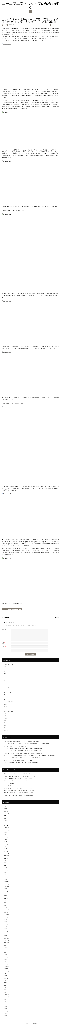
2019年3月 (6, 987)
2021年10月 (6, 914)
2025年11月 (6, 813)
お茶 (5, 671)
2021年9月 (6, 917)
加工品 (16, 609)
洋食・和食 (6, 708)
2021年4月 (6, 928)
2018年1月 (6, 1015)
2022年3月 (6, 902)
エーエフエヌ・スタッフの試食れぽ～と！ (30, 5)
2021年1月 (6, 935)
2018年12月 (6, 994)
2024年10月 (6, 830)
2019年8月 (6, 975)
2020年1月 (6, 964)
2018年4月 (6, 1008)
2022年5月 (6, 898)
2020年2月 (6, 961)
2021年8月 (6, 919)
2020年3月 (6, 959)
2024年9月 (6, 832)
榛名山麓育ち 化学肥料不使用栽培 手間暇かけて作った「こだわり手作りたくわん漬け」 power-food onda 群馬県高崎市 (29, 755)
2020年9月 (6, 945)
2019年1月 (6, 992)
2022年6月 (6, 895)
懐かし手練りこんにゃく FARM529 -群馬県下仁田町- (15, 746)
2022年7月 (6, 893)
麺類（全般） (6, 730)
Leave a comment (55, 24)
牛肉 (5, 713)
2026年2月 (6, 811)
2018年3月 (6, 1011)
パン (5, 690)
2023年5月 (6, 870)
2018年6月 (6, 1004)
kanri (5, 24)
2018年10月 (6, 997)
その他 (9, 609)
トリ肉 (13, 609)
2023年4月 (6, 872)
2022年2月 (6, 905)
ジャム (5, 678)
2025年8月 (6, 815)
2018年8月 (6, 999)
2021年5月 (6, 926)
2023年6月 (6, 867)
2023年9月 (6, 860)
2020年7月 (6, 950)
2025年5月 (6, 818)
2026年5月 (6, 808)
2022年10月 (6, 886)
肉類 (20, 609)
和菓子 (5, 699)
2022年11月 (6, 884)
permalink (57, 612)
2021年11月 (6, 912)
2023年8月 (6, 862)
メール (4, 646)
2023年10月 (6, 858)
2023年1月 (6, 879)
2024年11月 (6, 827)
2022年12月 (6, 881)
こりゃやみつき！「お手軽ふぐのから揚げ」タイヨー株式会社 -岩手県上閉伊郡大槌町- (22, 757)
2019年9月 (6, 973)
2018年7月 (6, 1001)
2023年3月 (6, 874)
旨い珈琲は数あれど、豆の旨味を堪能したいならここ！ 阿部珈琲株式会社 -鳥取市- (21, 741)
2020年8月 (6, 947)
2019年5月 (6, 982)
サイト (3, 650)
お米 (5, 668)
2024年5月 (6, 841)
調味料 (5, 723)
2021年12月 (6, 910)
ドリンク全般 (6, 687)
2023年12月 (6, 853)
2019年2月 (6, 989)
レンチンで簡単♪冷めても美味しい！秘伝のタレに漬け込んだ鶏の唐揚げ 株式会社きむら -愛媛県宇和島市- (26, 743)
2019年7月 (6, 978)
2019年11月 (6, 968)
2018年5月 (6, 1006)
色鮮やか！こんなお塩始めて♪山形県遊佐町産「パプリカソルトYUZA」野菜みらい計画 (22, 750)
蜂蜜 (5, 720)
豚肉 (5, 725)
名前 (3, 643)
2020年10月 (6, 942)
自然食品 (5, 718)
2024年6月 (6, 839)
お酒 (5, 673)
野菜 (5, 727)
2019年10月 (6, 971)
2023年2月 (6, 877)
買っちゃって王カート (14, 603)
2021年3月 (6, 931)
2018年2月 (6, 1013)
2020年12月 (6, 938)
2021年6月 (6, 924)
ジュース (5, 680)
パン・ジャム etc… (8, 692)
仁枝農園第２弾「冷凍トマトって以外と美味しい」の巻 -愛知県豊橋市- (19, 760)
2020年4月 (6, 957)
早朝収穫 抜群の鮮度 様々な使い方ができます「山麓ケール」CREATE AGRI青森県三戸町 (23, 753)
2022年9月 (6, 888)
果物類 (5, 704)
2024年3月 (6, 846)
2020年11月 (6, 940)
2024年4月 (6, 844)
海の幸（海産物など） (8, 711)
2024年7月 (6, 837)
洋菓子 (5, 706)
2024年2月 (6, 848)
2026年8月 (6, 806)
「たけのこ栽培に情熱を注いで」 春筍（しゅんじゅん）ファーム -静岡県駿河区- (21, 762)
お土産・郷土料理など (8, 664)
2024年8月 (6, 834)
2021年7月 (6, 921)
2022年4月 (6, 900)
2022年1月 (6, 907)
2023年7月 (6, 865)
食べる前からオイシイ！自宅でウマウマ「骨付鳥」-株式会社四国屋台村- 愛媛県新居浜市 (23, 748)
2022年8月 (6, 891)
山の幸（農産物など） (8, 701)
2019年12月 (6, 966)
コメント (4, 629)
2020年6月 (6, 952)
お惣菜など (6, 666)
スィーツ (5, 683)
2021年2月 (6, 933)
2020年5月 (6, 954)
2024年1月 (6, 851)
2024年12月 (6, 825)
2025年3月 (6, 820)
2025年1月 (6, 823)
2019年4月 (6, 985)
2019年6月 (6, 980)
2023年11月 (6, 855)
